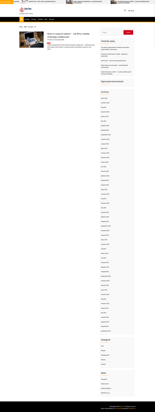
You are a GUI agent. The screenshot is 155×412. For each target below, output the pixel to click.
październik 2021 (106, 331)
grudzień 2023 (105, 217)
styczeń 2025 (105, 171)
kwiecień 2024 (105, 203)
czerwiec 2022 (105, 294)
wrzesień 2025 (105, 139)
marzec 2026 (104, 116)
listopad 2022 (105, 271)
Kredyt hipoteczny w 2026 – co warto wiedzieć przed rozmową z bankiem (115, 2)
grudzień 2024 (105, 176)
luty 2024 (103, 208)
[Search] (125, 10)
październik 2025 (106, 134)
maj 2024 (103, 198)
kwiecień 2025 (105, 157)
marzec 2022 (104, 308)
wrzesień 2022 (105, 281)
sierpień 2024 (105, 185)
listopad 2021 (105, 326)
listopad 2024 (105, 180)
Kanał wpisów (105, 384)
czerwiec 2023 (105, 244)
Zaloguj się (104, 379)
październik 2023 (106, 226)
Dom (45, 19)
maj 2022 (103, 299)
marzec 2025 (104, 162)
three (50, 39)
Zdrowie (33, 19)
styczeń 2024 (105, 212)
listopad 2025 (105, 130)
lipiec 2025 (104, 148)
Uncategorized (105, 355)
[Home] (21, 19)
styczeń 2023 (105, 262)
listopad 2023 (105, 221)
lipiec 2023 (104, 239)
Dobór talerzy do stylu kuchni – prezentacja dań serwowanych (70, 2)
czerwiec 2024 (105, 194)
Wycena (51, 19)
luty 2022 (103, 313)
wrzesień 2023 (105, 230)
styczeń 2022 (105, 317)
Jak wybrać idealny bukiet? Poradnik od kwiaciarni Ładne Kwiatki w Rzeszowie (115, 48)
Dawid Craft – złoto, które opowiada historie (24, 1)
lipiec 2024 (104, 189)
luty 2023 (103, 258)
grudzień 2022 (105, 267)
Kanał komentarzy (106, 388)
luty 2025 (103, 166)
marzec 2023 (104, 253)
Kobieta (40, 19)
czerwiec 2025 (105, 153)
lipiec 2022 (104, 290)
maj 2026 (103, 107)
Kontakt (27, 19)
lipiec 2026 (104, 98)
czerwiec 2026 (105, 103)
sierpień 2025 (105, 144)
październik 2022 (106, 276)
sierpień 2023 (105, 235)
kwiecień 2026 (105, 112)
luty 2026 (103, 121)
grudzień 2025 (105, 125)
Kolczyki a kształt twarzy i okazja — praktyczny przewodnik (114, 55)
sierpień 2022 (105, 285)
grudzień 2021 (105, 322)
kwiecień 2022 (105, 303)
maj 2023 (103, 249)
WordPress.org (105, 393)
